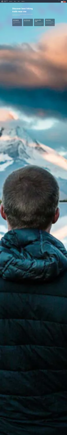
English (63, 0)
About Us (23, 1)
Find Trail (10, 1)
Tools (18, 1)
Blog (15, 1)
